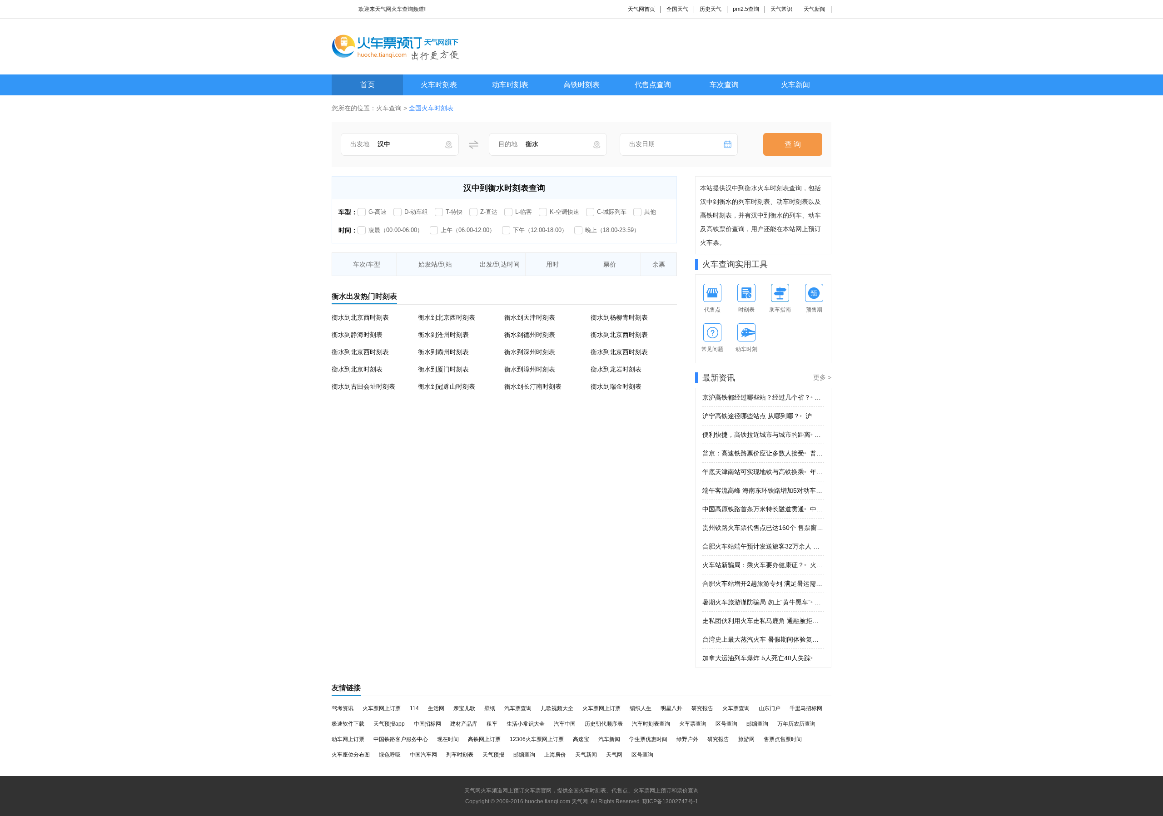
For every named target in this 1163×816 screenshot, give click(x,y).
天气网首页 (641, 9)
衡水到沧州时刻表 (443, 334)
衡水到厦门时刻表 (443, 369)
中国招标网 (427, 724)
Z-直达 (488, 211)
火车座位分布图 (351, 755)
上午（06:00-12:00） (468, 230)
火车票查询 (736, 708)
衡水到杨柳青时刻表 (619, 317)
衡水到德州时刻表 (529, 334)
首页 (367, 85)
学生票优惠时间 (648, 739)
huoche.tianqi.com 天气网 (556, 801)
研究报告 (702, 708)
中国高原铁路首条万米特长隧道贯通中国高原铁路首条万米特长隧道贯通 (763, 509)
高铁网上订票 (484, 739)
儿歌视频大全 (557, 708)
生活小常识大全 (526, 724)
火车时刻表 (439, 85)
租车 (492, 724)
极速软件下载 (348, 724)
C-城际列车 (611, 211)
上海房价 (555, 755)
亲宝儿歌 (464, 708)
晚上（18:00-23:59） (612, 230)
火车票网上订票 (382, 708)
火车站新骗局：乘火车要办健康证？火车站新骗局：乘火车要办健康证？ (763, 565)
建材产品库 (463, 724)
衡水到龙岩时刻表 (616, 369)
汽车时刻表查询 (651, 724)
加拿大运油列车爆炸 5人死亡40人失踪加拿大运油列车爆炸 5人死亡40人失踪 (763, 658)
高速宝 (581, 739)
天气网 (614, 755)
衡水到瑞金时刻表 (616, 386)
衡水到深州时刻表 (529, 352)
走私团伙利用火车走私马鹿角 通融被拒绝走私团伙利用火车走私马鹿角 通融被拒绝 (763, 620)
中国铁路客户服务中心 (400, 739)
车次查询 (724, 85)
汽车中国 (565, 724)
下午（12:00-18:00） (540, 230)
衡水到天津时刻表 (529, 317)
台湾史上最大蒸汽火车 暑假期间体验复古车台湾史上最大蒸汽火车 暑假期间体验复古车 (763, 639)
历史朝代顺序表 (604, 724)
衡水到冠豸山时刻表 (446, 386)
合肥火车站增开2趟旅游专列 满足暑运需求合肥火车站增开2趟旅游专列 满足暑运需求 (763, 583)
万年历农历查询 (796, 724)
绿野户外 (687, 739)
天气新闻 (814, 9)
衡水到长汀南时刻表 (533, 386)
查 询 (793, 144)
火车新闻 (795, 85)
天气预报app (389, 724)
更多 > (822, 377)
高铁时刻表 (581, 85)
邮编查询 (757, 724)
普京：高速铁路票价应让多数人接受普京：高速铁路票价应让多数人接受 (763, 453)
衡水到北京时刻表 (357, 369)
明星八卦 (671, 708)
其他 (650, 211)
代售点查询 (653, 85)
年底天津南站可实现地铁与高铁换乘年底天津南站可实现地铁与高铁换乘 (763, 471)
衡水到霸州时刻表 (443, 352)
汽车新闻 (609, 739)
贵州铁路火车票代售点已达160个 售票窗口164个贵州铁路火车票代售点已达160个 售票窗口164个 (763, 527)
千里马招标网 (806, 708)
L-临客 (523, 211)
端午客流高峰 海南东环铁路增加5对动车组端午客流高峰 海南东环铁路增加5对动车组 (763, 490)
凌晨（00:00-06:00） (395, 230)
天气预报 (493, 755)
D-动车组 (416, 211)
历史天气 (710, 9)
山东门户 (769, 708)
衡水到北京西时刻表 (360, 317)
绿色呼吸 (390, 755)
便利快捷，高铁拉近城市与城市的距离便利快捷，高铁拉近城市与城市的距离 (763, 434)
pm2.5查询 (746, 9)
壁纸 (489, 708)
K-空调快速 (564, 211)
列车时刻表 (459, 755)
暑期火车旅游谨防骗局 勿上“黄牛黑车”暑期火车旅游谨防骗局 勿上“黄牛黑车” (763, 602)
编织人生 (640, 708)
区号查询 (726, 724)
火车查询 (389, 108)
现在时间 (448, 739)
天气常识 (781, 9)
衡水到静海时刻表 (357, 334)
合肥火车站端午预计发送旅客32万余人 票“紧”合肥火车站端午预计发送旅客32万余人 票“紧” (763, 546)
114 (414, 708)
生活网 (436, 708)
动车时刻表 (510, 85)
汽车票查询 (518, 708)
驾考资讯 (342, 708)
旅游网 (746, 739)
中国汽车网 (423, 755)
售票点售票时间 (783, 739)
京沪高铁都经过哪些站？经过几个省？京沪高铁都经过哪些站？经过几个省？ (763, 397)
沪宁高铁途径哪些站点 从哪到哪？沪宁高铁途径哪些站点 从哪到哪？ (763, 416)
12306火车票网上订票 (537, 739)
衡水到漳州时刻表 (529, 369)
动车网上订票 (348, 739)
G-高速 (377, 211)
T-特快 (454, 211)
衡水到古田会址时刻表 (363, 386)
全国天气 (677, 9)
